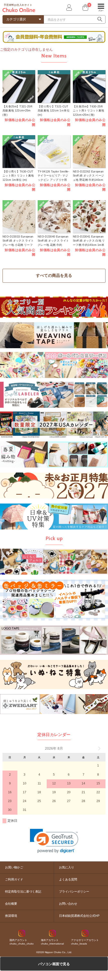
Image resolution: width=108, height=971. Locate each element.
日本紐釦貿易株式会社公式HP (79, 916)
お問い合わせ (68, 903)
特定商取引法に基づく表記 (23, 891)
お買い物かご (14, 867)
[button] (54, 841)
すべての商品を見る (54, 275)
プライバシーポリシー (74, 891)
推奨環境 (11, 916)
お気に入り (66, 867)
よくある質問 (68, 879)
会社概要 (11, 903)
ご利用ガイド (14, 879)
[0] (85, 7)
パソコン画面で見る (54, 964)
